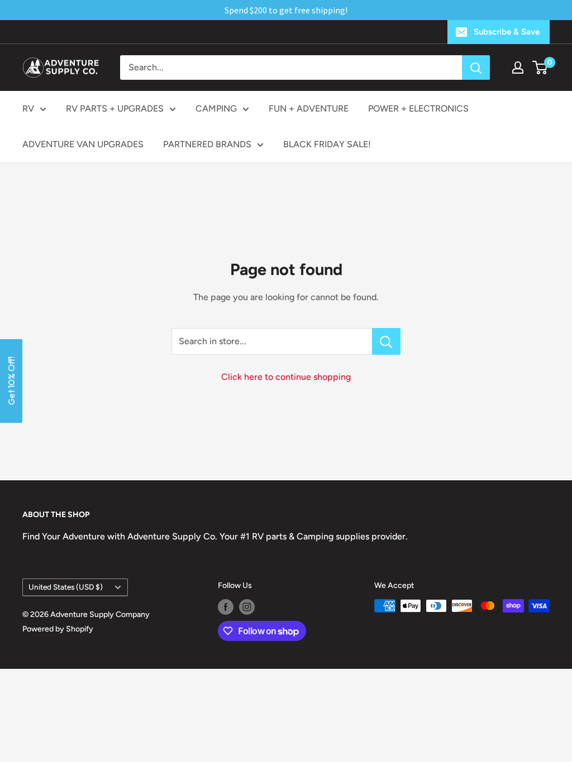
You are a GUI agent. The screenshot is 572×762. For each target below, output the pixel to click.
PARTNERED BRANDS (207, 144)
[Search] (476, 67)
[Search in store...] (386, 341)
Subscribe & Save (507, 32)
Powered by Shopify (57, 629)
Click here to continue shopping (286, 377)
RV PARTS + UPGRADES (115, 108)
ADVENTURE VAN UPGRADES (83, 144)
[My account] (517, 67)
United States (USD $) (65, 586)
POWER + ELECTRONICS (418, 108)
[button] (11, 381)
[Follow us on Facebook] (225, 607)
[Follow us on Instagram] (247, 607)
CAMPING (216, 108)
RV (28, 108)
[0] (540, 67)
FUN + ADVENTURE (309, 108)
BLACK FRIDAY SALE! (327, 144)
